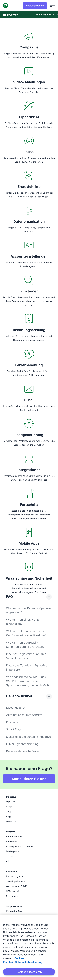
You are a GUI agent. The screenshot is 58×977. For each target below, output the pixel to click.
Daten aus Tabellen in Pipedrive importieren (26, 667)
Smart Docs (14, 729)
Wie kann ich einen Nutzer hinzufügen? (23, 621)
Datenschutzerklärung (28, 962)
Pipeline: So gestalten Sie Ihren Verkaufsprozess (26, 656)
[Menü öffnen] (52, 5)
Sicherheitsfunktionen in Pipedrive (28, 736)
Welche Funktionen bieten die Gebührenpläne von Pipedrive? (26, 633)
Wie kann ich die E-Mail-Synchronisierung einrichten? (25, 644)
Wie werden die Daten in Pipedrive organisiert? (28, 610)
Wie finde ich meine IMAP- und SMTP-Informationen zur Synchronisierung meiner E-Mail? (27, 681)
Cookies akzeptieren (29, 971)
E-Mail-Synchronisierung (22, 744)
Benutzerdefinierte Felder (23, 751)
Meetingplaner (15, 707)
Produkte (12, 722)
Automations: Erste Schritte (24, 714)
